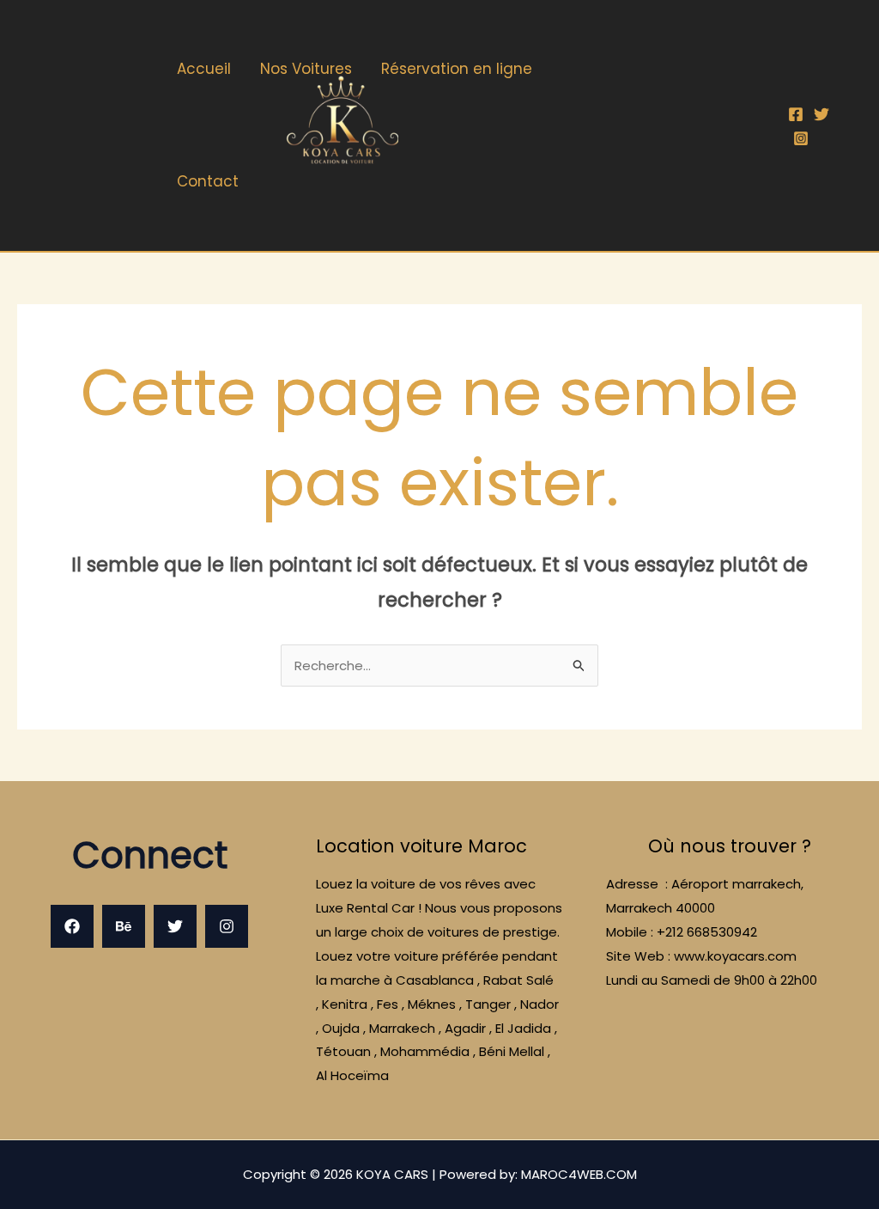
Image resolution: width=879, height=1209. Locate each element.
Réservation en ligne (456, 68)
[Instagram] (801, 138)
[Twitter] (821, 114)
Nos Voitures (306, 68)
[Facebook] (795, 114)
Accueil (204, 68)
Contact (208, 181)
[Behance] (123, 926)
